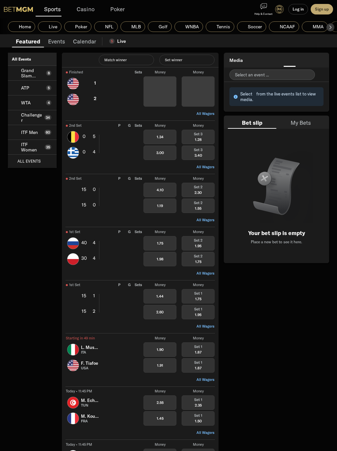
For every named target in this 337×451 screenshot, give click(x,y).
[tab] (28, 40)
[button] (330, 27)
